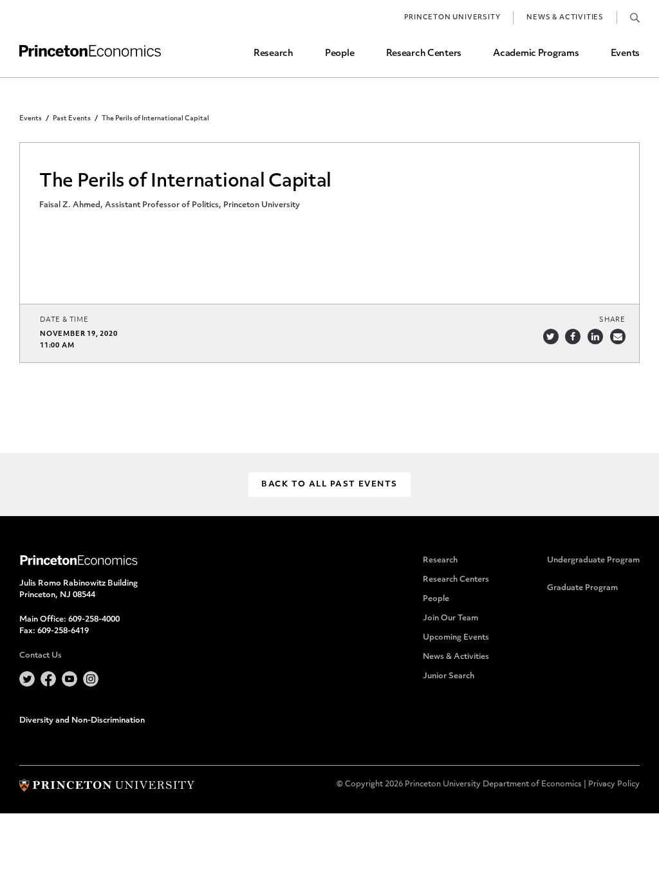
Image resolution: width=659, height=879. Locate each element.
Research (273, 54)
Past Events (72, 118)
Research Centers (424, 54)
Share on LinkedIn (595, 336)
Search (635, 17)
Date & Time (64, 320)
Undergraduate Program (593, 560)
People (339, 54)
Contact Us (40, 656)
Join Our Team (450, 618)
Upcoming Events (456, 638)
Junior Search (448, 676)
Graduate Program (582, 588)
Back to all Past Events (329, 484)
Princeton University (452, 17)
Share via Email (618, 336)
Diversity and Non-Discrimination (82, 721)
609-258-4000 (94, 620)
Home (90, 51)
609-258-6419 (63, 631)
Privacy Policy (614, 784)
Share (612, 320)
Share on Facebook (572, 336)
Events (625, 54)
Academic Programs (536, 54)
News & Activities (565, 17)
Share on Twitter (551, 336)
